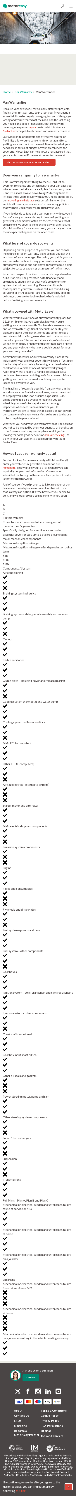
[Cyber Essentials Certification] (55, 1448)
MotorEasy (10, 131)
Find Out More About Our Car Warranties (28, 162)
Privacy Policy (50, 1420)
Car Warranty (23, 92)
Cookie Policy (50, 1415)
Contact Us (21, 1415)
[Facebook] (28, 1392)
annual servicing (54, 435)
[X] (18, 1391)
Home (7, 92)
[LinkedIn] (48, 1392)
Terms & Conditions (54, 1410)
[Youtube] (58, 1392)
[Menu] (71, 6)
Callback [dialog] (30, 1377)
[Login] (62, 6)
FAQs (17, 1420)
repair (32, 127)
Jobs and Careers (52, 1436)
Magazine (20, 1425)
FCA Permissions (52, 1425)
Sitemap (46, 1430)
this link (21, 1490)
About (18, 1410)
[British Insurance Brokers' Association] (16, 1448)
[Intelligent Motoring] (34, 1448)
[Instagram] (38, 1392)
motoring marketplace (21, 200)
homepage (9, 467)
